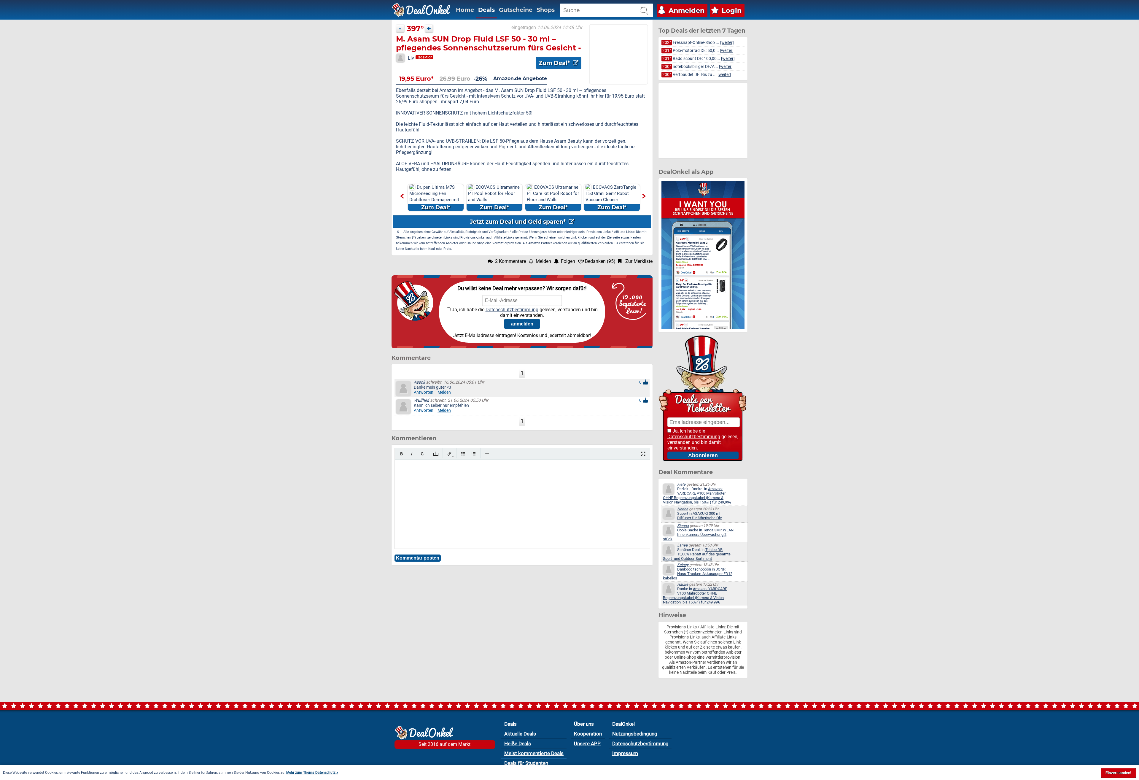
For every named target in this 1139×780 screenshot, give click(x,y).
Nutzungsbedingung (634, 734)
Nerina (682, 509)
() (600, 261)
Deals (486, 9)
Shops (546, 9)
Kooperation (588, 734)
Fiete (681, 484)
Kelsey (682, 565)
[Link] (449, 454)
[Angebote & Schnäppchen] (421, 10)
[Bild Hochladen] (436, 454)
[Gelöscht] (422, 454)
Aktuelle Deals (520, 734)
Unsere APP (587, 743)
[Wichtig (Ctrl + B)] (401, 454)
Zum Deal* (555, 62)
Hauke (682, 584)
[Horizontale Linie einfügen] (487, 454)
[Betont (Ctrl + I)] (412, 454)
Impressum (625, 753)
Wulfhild (421, 400)
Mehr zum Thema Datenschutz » (312, 773)
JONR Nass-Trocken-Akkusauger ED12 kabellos (697, 573)
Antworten (423, 392)
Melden (444, 392)
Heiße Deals (517, 743)
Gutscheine (515, 9)
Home (465, 9)
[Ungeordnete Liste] (463, 454)
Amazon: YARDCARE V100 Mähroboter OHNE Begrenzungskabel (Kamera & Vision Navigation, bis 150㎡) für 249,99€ (697, 495)
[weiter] (727, 42)
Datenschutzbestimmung (512, 309)
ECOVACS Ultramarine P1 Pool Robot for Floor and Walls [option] (494, 198)
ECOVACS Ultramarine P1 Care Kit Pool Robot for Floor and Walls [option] (553, 198)
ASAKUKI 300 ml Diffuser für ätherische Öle (699, 515)
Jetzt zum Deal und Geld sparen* (518, 221)
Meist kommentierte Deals (534, 753)
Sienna (683, 525)
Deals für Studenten (526, 763)
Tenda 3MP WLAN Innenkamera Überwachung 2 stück (698, 534)
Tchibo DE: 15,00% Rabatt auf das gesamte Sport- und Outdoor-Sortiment (697, 554)
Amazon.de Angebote (520, 78)
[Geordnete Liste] (473, 454)
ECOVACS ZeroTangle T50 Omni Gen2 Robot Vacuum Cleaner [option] (611, 198)
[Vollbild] (643, 454)
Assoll (419, 382)
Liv (411, 58)
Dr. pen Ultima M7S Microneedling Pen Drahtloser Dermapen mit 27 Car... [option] (434, 198)
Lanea (682, 545)
